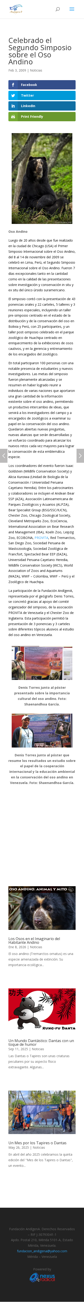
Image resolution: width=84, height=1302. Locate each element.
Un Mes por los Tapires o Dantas (37, 1142)
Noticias (36, 70)
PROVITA (41, 537)
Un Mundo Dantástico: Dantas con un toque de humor (41, 1042)
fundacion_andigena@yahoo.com (42, 1251)
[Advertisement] (42, 837)
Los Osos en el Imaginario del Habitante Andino (34, 940)
